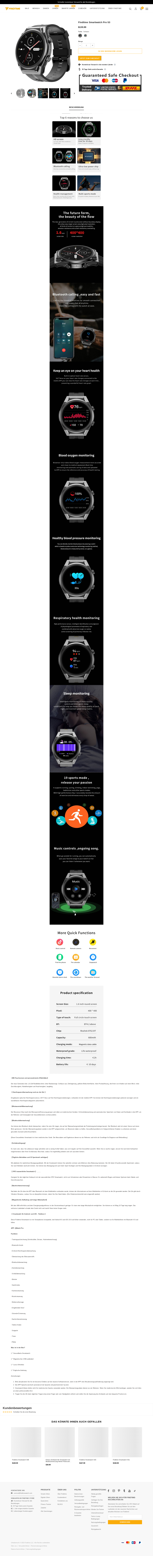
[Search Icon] (130, 9)
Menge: (80, 41)
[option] (43, 53)
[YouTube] (129, 1491)
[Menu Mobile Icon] (146, 9)
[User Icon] (136, 8)
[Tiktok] (135, 1491)
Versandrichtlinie (24, 1546)
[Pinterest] (119, 1491)
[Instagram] (114, 1491)
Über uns (14, 1546)
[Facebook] (108, 1491)
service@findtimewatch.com (23, 1493)
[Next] (73, 93)
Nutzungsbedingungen (33, 1549)
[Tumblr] (124, 1491)
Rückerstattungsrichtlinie (39, 1546)
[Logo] (12, 9)
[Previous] (13, 93)
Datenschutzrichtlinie (18, 1549)
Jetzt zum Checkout (90, 58)
